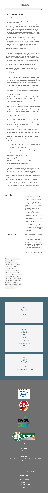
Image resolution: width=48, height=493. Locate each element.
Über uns (28, 17)
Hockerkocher (7, 274)
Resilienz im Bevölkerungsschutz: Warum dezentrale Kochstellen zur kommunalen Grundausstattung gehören (33, 239)
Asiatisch (11, 258)
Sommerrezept (8, 284)
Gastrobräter (14, 268)
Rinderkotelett (10, 280)
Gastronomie (7, 270)
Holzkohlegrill (19, 274)
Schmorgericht (17, 280)
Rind (6, 280)
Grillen (14, 272)
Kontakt (24, 451)
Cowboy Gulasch (8, 262)
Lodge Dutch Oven (8, 276)
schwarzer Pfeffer (8, 282)
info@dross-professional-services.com (24, 369)
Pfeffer (6, 278)
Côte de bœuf (15, 262)
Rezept (15, 278)
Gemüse (13, 270)
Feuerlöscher (18, 264)
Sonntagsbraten (15, 284)
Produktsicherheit (22, 17)
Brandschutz (17, 258)
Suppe (6, 286)
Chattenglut (7, 260)
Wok (13, 288)
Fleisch (6, 266)
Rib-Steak (19, 278)
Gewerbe (7, 272)
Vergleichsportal (8, 288)
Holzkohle (13, 274)
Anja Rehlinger (9, 17)
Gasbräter (11, 266)
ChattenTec (13, 260)
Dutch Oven (7, 264)
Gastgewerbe (7, 268)
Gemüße (17, 270)
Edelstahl (12, 264)
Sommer (14, 282)
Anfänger (7, 258)
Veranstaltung (11, 286)
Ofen (14, 276)
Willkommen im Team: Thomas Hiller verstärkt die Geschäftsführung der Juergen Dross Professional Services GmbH (33, 252)
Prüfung (10, 278)
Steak (20, 284)
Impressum (24, 450)
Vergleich (17, 286)
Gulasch (18, 272)
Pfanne (18, 276)
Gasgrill (15, 266)
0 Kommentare (35, 17)
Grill (11, 272)
